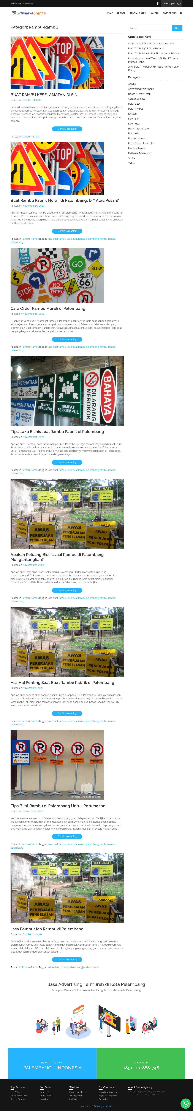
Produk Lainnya (136, 138)
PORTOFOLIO (170, 13)
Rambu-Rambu (30, 136)
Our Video (103, 1099)
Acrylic (132, 84)
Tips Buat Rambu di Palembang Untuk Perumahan (58, 806)
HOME (109, 13)
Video (131, 163)
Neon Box (133, 118)
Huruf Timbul (135, 108)
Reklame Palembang (139, 153)
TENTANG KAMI (138, 13)
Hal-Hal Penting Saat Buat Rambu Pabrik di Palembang (62, 682)
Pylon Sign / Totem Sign (141, 143)
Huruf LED (134, 103)
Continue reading (70, 129)
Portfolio (73, 1099)
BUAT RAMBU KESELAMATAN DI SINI (45, 95)
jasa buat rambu (57, 238)
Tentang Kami (75, 1096)
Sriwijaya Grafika (103, 1106)
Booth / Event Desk (139, 94)
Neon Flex (133, 123)
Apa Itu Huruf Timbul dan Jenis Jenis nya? (151, 43)
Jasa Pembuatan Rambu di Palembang (47, 929)
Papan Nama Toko (138, 128)
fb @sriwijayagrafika (108, 1096)
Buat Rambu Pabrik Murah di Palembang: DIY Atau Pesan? (65, 200)
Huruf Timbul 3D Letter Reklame (146, 48)
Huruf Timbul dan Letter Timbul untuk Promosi (154, 53)
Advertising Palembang (141, 89)
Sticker (132, 158)
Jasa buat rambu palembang (83, 238)
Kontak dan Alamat (78, 1092)
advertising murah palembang (64, 967)
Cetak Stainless (136, 98)
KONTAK (154, 13)
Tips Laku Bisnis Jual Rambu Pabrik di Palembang (57, 431)
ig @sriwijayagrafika (108, 1092)
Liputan (132, 113)
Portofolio (133, 133)
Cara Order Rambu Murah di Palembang (48, 308)
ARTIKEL (121, 13)
